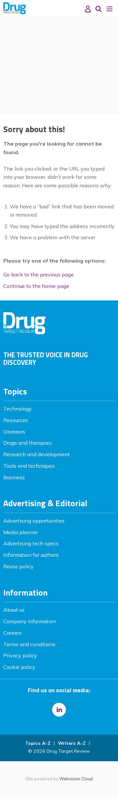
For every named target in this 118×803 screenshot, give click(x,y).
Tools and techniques (29, 465)
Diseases (14, 431)
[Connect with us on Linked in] (59, 710)
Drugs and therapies (27, 442)
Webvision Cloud (76, 778)
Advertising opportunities (34, 520)
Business (14, 477)
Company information (29, 621)
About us (14, 609)
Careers (12, 632)
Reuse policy (18, 566)
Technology (17, 408)
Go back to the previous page (38, 274)
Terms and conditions (29, 644)
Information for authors (31, 555)
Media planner (20, 532)
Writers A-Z (72, 743)
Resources (15, 420)
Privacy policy (20, 655)
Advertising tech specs (31, 543)
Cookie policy (19, 667)
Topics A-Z (37, 743)
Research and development (36, 454)
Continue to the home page (36, 286)
